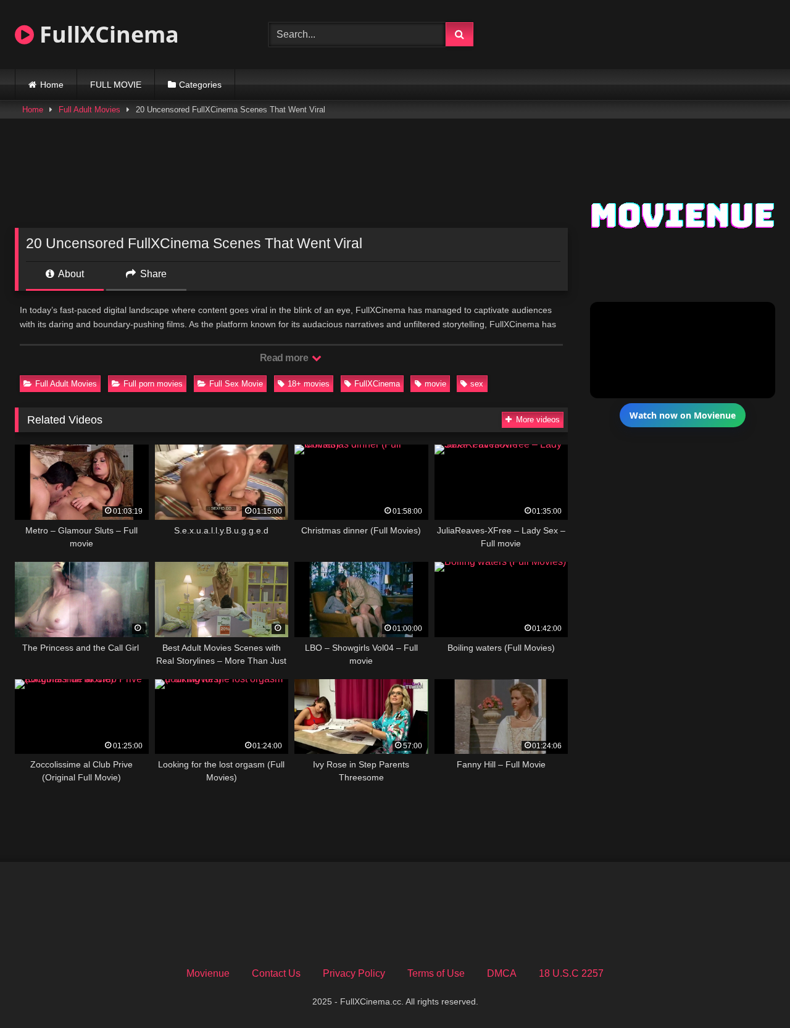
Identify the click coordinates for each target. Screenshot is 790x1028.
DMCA (502, 973)
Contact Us (276, 973)
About (70, 274)
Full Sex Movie (236, 383)
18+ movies (309, 383)
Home (52, 85)
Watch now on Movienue (683, 415)
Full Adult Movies (89, 109)
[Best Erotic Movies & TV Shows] (648, 45)
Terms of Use (436, 973)
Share (152, 274)
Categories (200, 85)
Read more (285, 358)
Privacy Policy (354, 973)
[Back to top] (751, 991)
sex (476, 383)
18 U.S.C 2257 (571, 973)
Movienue (208, 973)
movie (435, 383)
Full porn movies (153, 383)
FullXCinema (106, 34)
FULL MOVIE (115, 85)
